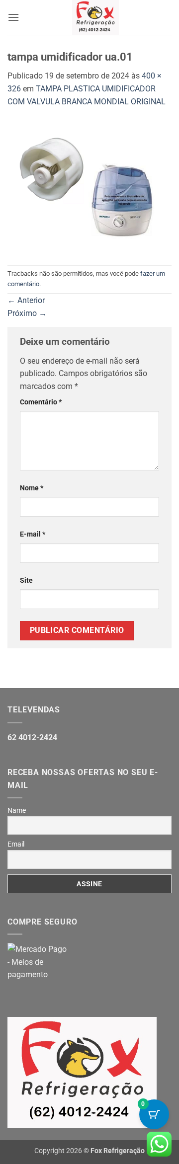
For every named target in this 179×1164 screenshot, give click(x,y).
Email (15, 844)
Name (16, 810)
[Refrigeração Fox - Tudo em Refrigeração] (95, 17)
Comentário (41, 402)
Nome (31, 488)
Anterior (26, 300)
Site (26, 580)
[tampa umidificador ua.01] (89, 186)
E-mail (32, 534)
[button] (13, 17)
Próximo (27, 313)
